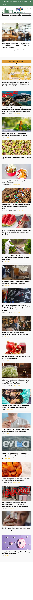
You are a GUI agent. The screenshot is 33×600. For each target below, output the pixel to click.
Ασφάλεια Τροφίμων (7, 113)
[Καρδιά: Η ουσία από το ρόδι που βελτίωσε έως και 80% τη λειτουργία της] (16, 347)
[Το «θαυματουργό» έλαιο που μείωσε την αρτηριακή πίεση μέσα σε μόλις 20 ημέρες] (16, 124)
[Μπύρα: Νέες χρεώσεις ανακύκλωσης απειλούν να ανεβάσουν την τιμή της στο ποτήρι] (16, 272)
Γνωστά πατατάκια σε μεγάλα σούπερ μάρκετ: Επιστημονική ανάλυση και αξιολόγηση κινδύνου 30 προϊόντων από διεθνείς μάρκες (16, 84)
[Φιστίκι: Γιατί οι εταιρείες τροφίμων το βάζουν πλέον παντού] (16, 147)
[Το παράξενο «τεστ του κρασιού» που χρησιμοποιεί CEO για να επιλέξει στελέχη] (16, 323)
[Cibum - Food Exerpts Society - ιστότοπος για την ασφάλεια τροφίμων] (13, 10)
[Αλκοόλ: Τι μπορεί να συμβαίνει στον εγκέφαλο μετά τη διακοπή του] (16, 518)
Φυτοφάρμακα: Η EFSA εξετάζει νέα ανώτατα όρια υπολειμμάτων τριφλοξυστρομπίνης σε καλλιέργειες (15, 257)
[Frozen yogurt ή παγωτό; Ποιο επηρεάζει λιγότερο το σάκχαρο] (16, 171)
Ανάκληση (4, 508)
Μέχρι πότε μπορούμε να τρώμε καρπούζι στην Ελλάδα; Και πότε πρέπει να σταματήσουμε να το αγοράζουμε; (16, 232)
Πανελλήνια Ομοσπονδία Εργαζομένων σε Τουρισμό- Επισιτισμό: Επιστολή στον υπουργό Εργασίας (16, 45)
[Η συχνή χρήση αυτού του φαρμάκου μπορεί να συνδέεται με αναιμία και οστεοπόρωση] (16, 420)
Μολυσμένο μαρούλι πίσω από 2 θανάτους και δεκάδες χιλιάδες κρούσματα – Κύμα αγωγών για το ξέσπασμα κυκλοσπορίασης (16, 381)
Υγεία (3, 137)
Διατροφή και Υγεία (7, 184)
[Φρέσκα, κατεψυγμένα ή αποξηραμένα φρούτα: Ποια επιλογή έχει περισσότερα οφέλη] (16, 469)
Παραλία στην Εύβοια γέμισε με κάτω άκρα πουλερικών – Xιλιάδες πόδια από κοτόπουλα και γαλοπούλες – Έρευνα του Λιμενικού (15, 455)
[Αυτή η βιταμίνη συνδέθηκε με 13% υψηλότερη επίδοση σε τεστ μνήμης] (16, 542)
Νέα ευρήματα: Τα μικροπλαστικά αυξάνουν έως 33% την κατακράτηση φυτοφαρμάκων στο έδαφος (16, 206)
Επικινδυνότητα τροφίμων (9, 87)
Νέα (3, 41)
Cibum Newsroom (6, 54)
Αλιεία (3, 409)
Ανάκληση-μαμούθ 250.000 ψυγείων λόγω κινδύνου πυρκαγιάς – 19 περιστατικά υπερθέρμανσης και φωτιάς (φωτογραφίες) (15, 504)
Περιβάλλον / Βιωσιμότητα (9, 210)
